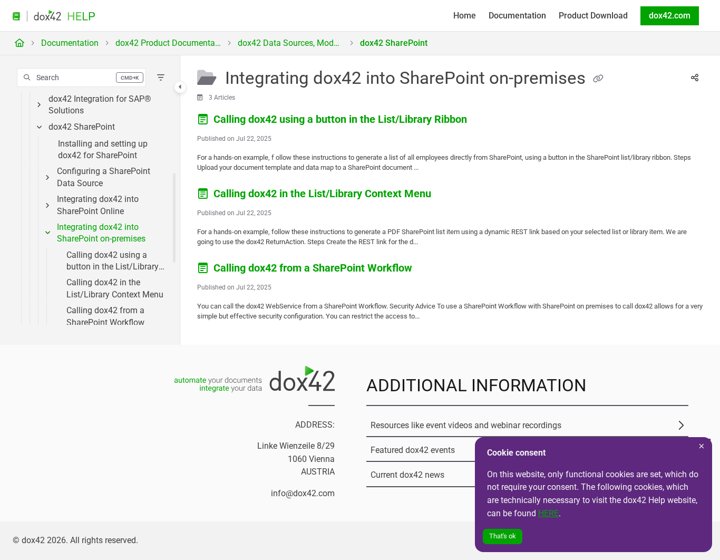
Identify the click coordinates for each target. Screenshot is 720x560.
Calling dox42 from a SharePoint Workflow (105, 316)
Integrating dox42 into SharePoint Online (98, 205)
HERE (548, 513)
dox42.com (669, 16)
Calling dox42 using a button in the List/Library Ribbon (112, 261)
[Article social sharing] (694, 78)
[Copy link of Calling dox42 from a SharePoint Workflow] (431, 269)
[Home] (54, 16)
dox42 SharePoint (393, 43)
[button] (81, 77)
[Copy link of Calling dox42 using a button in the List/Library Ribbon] (486, 120)
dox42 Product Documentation (168, 43)
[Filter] (160, 77)
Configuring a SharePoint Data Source (103, 177)
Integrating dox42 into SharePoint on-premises (101, 233)
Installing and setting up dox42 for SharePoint (103, 149)
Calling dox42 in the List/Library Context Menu (114, 288)
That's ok (502, 536)
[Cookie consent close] (702, 446)
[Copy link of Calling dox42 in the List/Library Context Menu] (450, 195)
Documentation (70, 43)
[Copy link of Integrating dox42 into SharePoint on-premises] (598, 79)
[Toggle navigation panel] (180, 87)
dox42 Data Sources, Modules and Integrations (290, 43)
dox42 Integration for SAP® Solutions (99, 104)
